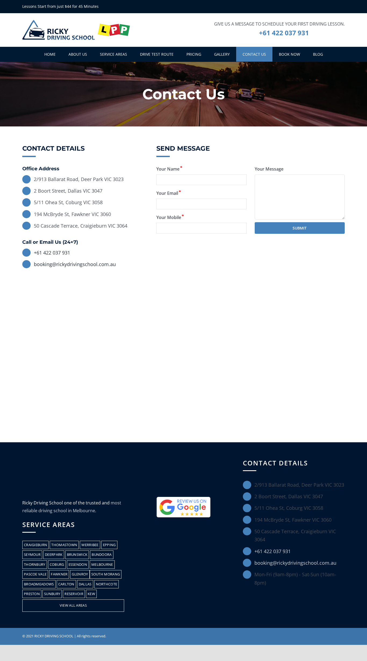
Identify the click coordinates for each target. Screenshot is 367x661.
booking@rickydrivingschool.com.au (75, 264)
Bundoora (101, 554)
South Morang (105, 574)
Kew (91, 593)
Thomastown (64, 544)
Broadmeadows (39, 584)
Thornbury (34, 564)
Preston (32, 593)
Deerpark (53, 554)
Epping (109, 544)
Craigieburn (35, 544)
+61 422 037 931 (284, 32)
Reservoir (73, 593)
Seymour (32, 554)
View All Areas (73, 605)
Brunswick (77, 554)
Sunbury (52, 593)
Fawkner (59, 574)
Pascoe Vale (35, 574)
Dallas (85, 584)
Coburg (57, 564)
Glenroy (80, 574)
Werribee (89, 544)
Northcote (106, 584)
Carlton (66, 584)
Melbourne (102, 564)
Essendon (78, 564)
